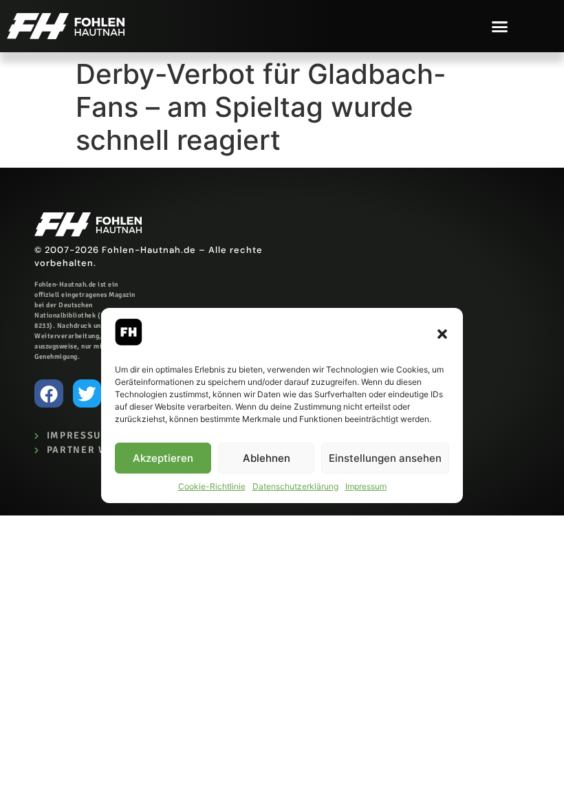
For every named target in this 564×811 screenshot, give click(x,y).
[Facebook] (48, 393)
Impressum (366, 486)
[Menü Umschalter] (499, 26)
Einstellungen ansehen (385, 458)
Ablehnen (266, 458)
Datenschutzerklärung (295, 486)
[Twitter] (87, 393)
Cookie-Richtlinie (212, 486)
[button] (442, 334)
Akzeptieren (163, 458)
